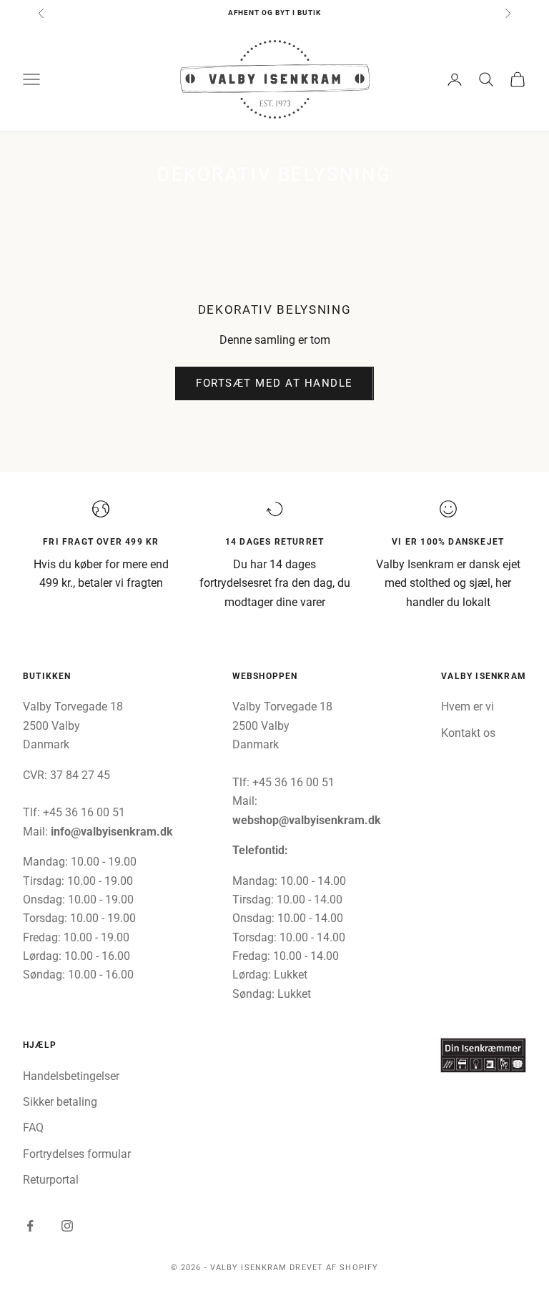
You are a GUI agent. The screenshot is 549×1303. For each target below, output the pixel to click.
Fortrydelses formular (77, 1154)
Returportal (51, 1179)
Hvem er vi (467, 706)
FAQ (33, 1127)
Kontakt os (468, 733)
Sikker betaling (60, 1102)
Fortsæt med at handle (274, 383)
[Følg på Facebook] (30, 1226)
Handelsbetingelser (71, 1076)
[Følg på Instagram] (67, 1226)
